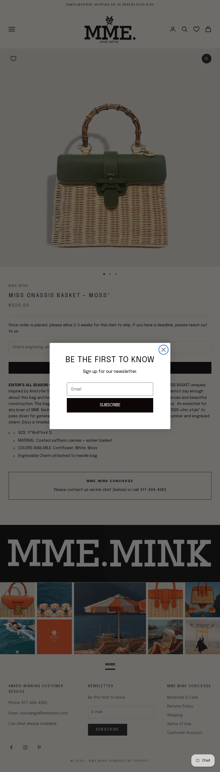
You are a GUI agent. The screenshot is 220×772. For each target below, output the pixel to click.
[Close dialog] (163, 349)
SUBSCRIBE (110, 405)
